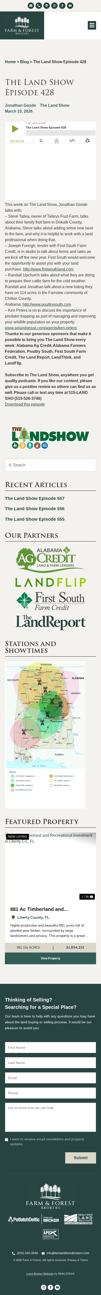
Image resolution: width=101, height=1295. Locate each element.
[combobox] (50, 465)
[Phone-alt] (39, 5)
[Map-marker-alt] (46, 5)
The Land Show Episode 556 (34, 508)
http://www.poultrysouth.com (47, 304)
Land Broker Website (39, 1273)
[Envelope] (31, 5)
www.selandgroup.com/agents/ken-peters (41, 328)
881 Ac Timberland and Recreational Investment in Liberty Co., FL (41, 909)
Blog (24, 62)
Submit (81, 1158)
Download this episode (25, 404)
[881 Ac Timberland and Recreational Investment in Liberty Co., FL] (50, 867)
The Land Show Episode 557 (34, 498)
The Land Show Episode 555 (34, 519)
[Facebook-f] (62, 5)
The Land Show (54, 105)
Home (10, 62)
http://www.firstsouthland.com (48, 269)
